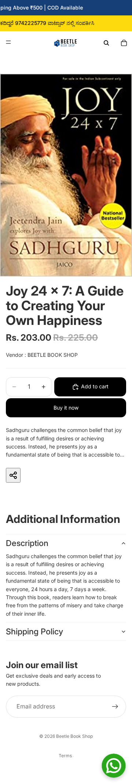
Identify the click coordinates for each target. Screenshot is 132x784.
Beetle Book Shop (74, 736)
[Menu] (8, 42)
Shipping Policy (34, 631)
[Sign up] (115, 706)
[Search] (106, 42)
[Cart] (124, 42)
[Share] (13, 475)
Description (27, 543)
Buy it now (66, 407)
